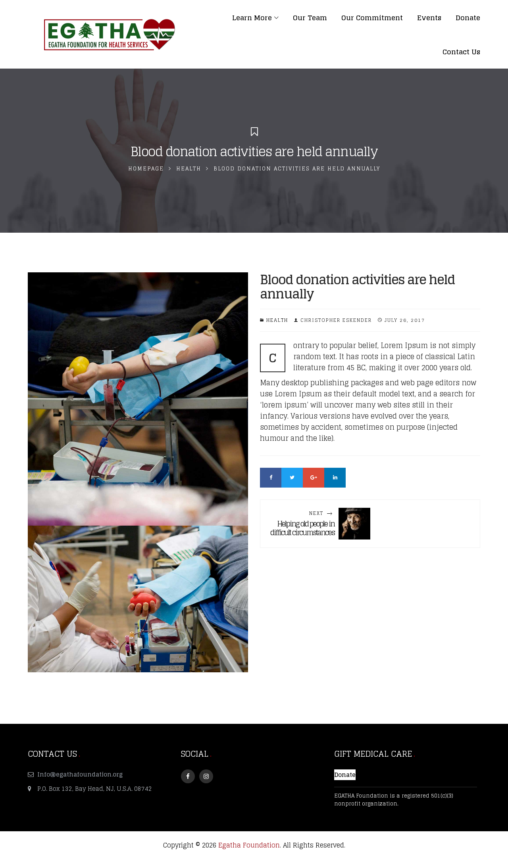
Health (188, 168)
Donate (345, 774)
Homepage (146, 168)
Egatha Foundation (249, 845)
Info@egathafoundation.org (80, 774)
